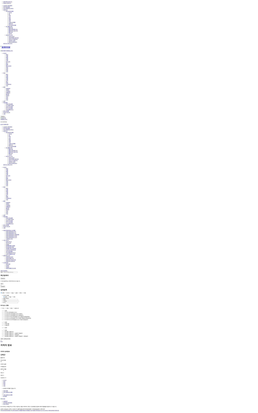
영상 (10, 15)
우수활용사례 (9, 26)
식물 (7, 56)
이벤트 (7, 265)
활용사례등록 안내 (13, 29)
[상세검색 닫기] (1, 340)
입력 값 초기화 (7, 338)
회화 (7, 64)
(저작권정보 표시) (11, 312)
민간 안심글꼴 (9, 108)
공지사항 (8, 264)
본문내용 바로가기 (7, 1)
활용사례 (11, 28)
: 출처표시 (9, 331)
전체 (3, 292)
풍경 (7, 54)
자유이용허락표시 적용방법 (12, 234)
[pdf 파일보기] (34, 410)
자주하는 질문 (12, 40)
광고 (7, 63)
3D (9, 14)
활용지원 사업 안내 (13, 30)
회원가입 (6, 124)
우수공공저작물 (12, 25)
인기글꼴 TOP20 (10, 105)
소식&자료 (5, 262)
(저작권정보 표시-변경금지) (14, 315)
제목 (4, 299)
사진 (14, 296)
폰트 (21, 292)
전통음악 (8, 92)
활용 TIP (11, 32)
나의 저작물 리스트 (10, 254)
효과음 (7, 94)
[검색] (1, 285)
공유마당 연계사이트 (11, 259)
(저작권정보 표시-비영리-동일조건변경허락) (18, 318)
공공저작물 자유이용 (14, 37)
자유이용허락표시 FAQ (11, 236)
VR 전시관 (8, 243)
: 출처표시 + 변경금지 (12, 334)
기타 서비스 (6, 240)
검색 (2, 338)
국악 (7, 97)
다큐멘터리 (8, 84)
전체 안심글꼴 (9, 104)
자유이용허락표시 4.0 (11, 233)
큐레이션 (11, 23)
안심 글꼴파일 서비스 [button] (8, 8)
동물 (7, 57)
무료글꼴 (5, 102)
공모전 (10, 33)
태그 (4, 302)
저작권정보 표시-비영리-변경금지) (16, 319)
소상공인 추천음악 (7, 5)
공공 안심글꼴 (9, 106)
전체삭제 (3, 278)
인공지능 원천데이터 (11, 250)
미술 (10, 296)
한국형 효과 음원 (10, 247)
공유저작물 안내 (10, 258)
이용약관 (5, 401)
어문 (10, 20)
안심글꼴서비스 (9, 109)
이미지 (10, 12)
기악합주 (8, 91)
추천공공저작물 (9, 11)
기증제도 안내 (9, 238)
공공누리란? (11, 36)
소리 (10, 16)
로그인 (2, 124)
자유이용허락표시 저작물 (9, 230)
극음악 (7, 89)
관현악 (7, 95)
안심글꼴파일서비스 (11, 252)
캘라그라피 (8, 66)
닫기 (2, 283)
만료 (11, 308)
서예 (7, 68)
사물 (7, 58)
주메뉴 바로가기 (7, 3)
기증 (4, 113)
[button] (4, 270)
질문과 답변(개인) (13, 42)
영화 (7, 82)
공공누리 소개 (9, 35)
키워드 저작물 (12, 22)
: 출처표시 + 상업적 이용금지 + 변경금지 (16, 336)
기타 (7, 71)
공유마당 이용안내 (10, 261)
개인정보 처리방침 (7, 402)
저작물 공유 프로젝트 (11, 248)
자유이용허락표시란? (11, 231)
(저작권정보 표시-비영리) (13, 313)
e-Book (7, 244)
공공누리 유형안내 (13, 39)
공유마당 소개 (6, 255)
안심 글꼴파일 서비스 (8, 129)
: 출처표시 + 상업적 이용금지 (14, 333)
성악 (7, 98)
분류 (4, 298)
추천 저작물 (6, 111)
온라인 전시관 (6, 112)
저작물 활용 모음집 (10, 245)
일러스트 (8, 61)
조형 (7, 67)
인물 (7, 60)
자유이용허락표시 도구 (11, 237)
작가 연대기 (6, 404)
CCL (3, 308)
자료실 (7, 266)
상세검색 (3, 286)
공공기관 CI (9, 241)
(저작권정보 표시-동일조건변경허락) (17, 316)
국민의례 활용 (6, 7)
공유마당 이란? (9, 257)
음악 (10, 18)
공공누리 (5, 9)
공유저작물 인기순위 (11, 268)
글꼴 (10, 19)
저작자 (4, 301)
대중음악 (8, 88)
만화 (7, 70)
